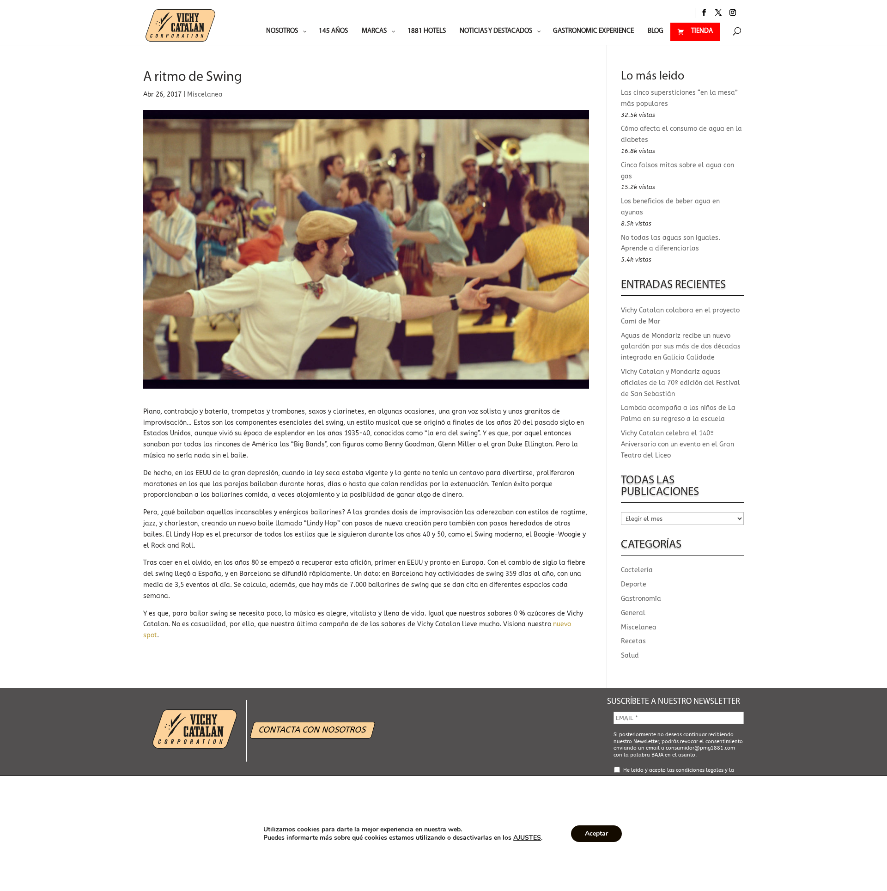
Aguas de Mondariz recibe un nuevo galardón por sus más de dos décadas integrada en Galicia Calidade (681, 347)
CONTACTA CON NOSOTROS (313, 730)
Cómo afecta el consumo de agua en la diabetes (681, 134)
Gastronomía (641, 599)
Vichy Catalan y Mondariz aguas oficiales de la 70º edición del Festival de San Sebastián (680, 383)
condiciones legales (699, 770)
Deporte (633, 584)
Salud (630, 655)
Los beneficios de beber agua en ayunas (670, 206)
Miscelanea (205, 94)
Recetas (633, 641)
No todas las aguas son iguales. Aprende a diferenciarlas (670, 243)
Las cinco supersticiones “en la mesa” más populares (679, 98)
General (633, 613)
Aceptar (596, 833)
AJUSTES (527, 838)
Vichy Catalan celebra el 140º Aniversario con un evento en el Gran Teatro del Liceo (677, 444)
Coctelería (637, 570)
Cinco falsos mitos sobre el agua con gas (677, 170)
